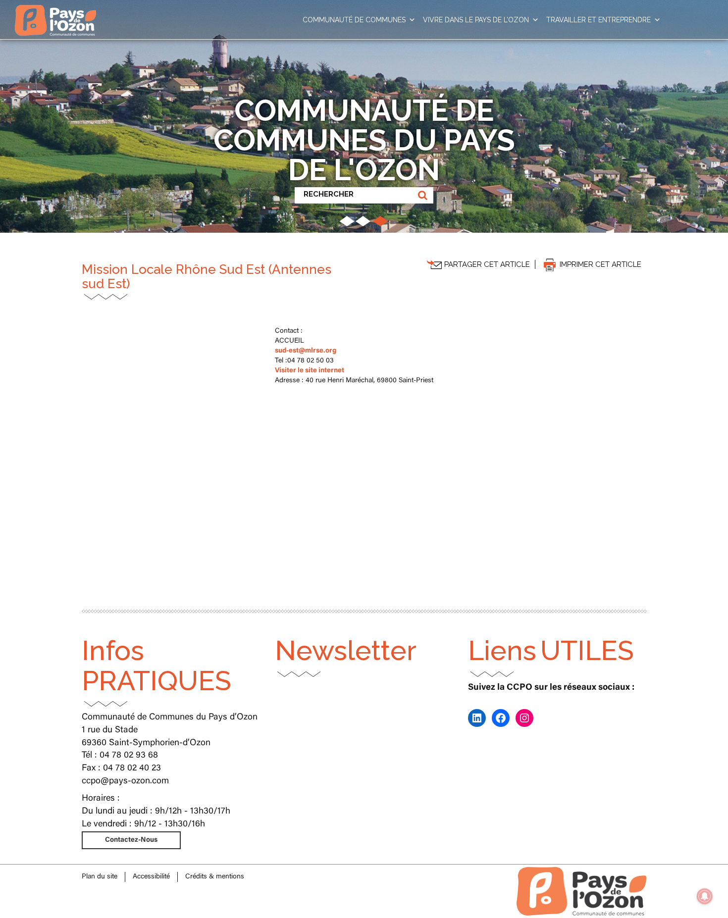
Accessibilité (151, 876)
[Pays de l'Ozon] (55, 12)
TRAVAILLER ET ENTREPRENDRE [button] (598, 20)
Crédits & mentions (214, 876)
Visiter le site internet (309, 370)
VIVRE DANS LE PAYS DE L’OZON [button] (476, 20)
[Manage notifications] (705, 896)
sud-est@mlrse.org (305, 351)
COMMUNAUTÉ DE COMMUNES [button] (354, 20)
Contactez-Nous (131, 840)
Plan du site (99, 876)
